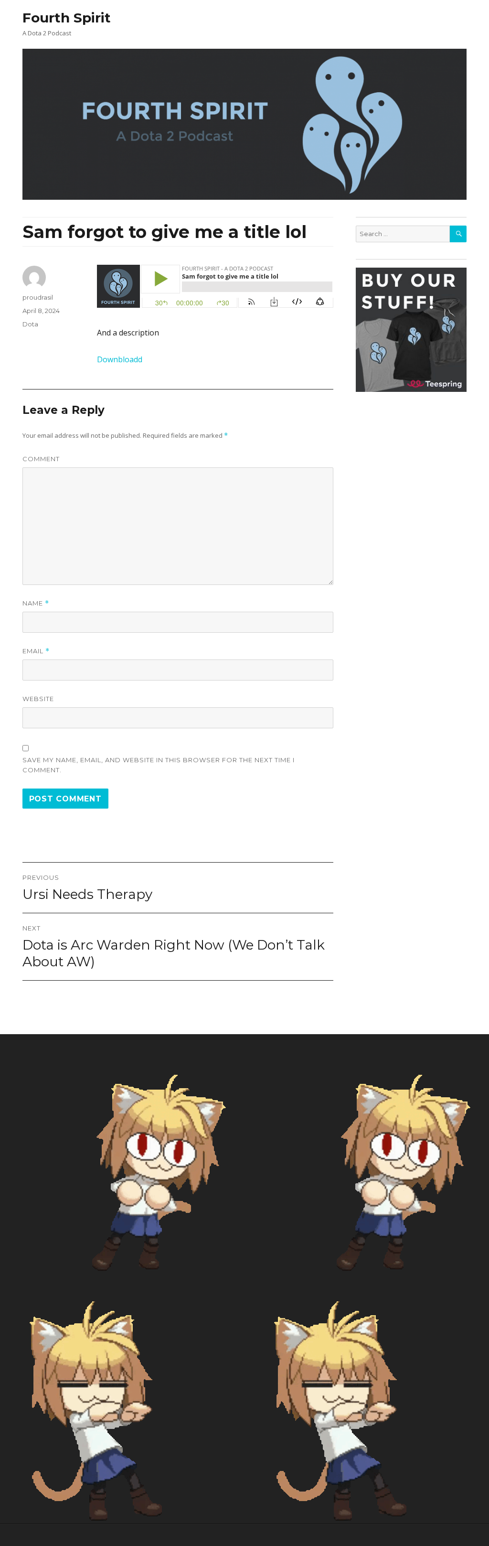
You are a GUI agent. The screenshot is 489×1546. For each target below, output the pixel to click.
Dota (30, 324)
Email (36, 651)
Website (38, 699)
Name (35, 603)
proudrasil (37, 297)
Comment (41, 459)
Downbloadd (119, 359)
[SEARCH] (458, 234)
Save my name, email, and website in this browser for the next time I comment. (158, 765)
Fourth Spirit (66, 18)
